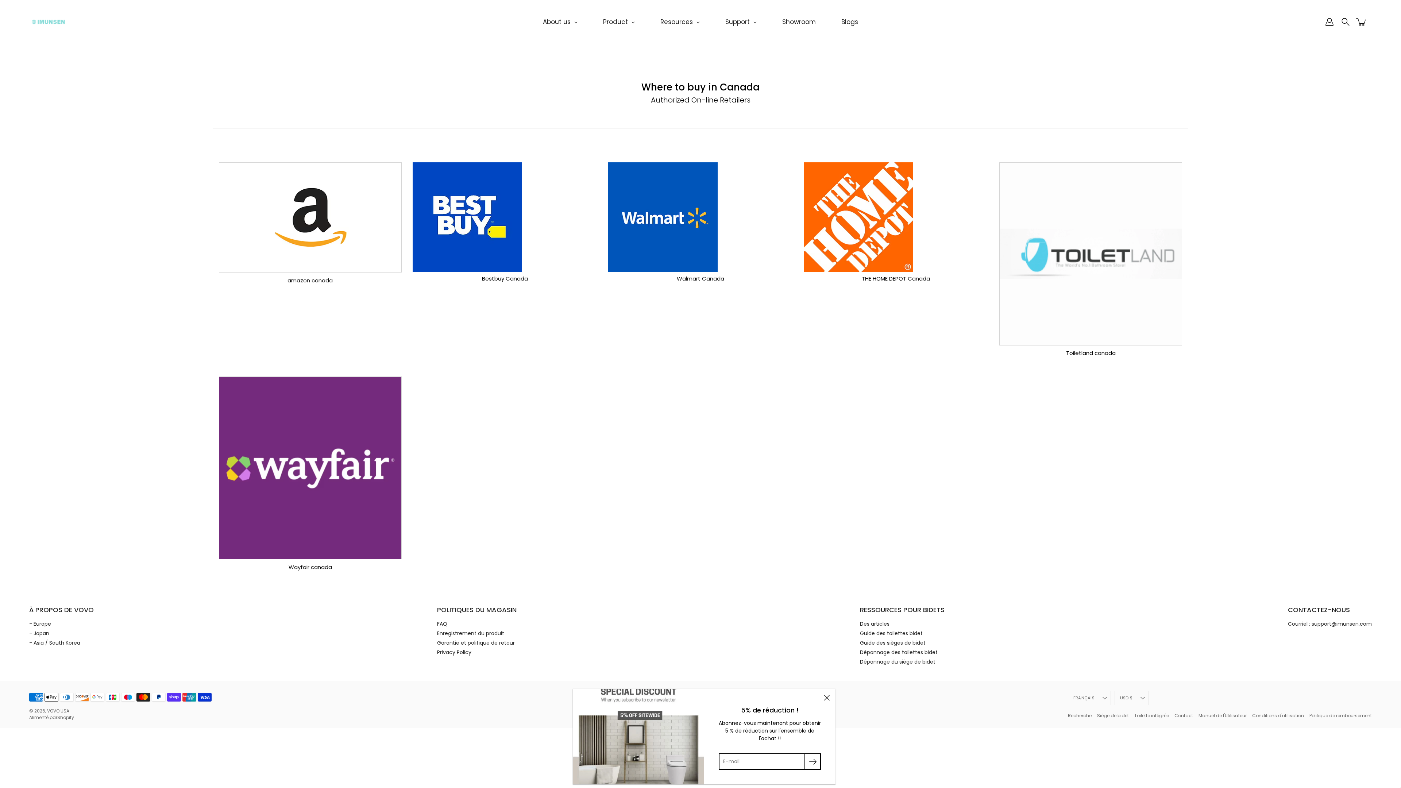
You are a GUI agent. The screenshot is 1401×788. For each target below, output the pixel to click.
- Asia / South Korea (54, 642)
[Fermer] (826, 697)
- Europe (40, 623)
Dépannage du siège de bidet (897, 661)
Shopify (65, 717)
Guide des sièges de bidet (893, 642)
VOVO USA (58, 711)
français (1084, 698)
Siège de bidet (1113, 715)
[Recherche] (1345, 22)
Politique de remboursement (1340, 715)
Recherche (1080, 715)
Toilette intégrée (1151, 715)
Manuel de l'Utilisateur (1223, 715)
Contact (1183, 715)
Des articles (874, 623)
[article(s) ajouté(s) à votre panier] (1361, 22)
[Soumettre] (812, 761)
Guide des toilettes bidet (891, 633)
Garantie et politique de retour (476, 642)
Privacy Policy (454, 652)
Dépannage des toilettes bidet (899, 652)
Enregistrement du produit (470, 633)
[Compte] (1329, 22)
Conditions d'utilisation (1278, 715)
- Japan (39, 633)
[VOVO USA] (48, 22)
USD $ (1126, 698)
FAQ (442, 623)
